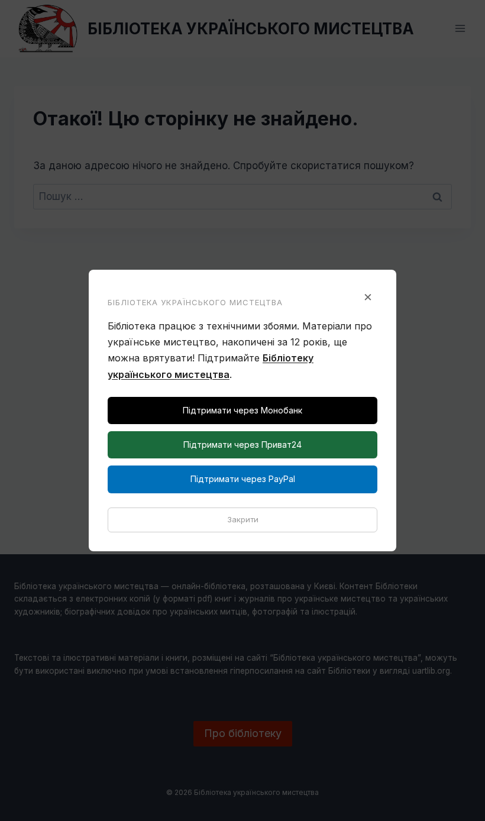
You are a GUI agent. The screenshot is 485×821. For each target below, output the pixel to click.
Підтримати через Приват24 (242, 444)
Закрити (242, 519)
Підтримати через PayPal (242, 479)
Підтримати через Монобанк (242, 410)
